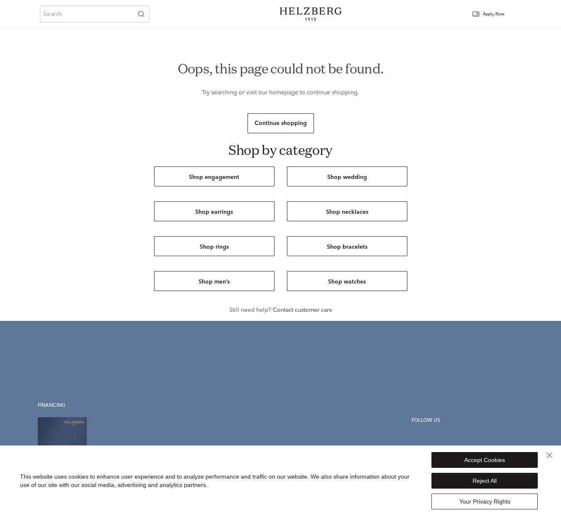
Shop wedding (347, 177)
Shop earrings (214, 212)
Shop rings (214, 247)
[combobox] (94, 14)
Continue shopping (281, 123)
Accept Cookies (484, 460)
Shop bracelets (347, 247)
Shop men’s (214, 282)
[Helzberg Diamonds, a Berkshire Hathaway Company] (310, 14)
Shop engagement (214, 177)
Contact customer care (302, 310)
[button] (494, 14)
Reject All (485, 480)
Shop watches (347, 282)
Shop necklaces (347, 212)
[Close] (549, 455)
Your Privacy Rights (484, 501)
